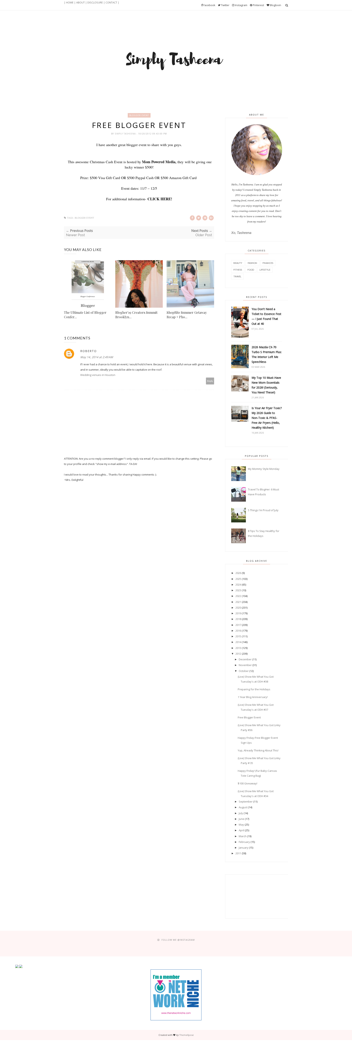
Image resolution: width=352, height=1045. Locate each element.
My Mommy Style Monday (263, 469)
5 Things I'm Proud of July (263, 510)
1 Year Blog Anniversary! (253, 697)
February (244, 842)
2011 (238, 853)
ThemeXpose (186, 1034)
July (241, 813)
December (245, 659)
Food (251, 269)
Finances (268, 263)
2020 (238, 607)
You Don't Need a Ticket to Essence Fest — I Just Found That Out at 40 (266, 316)
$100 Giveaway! (247, 783)
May (241, 824)
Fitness (237, 269)
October (244, 671)
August (243, 807)
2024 (238, 584)
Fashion (252, 263)
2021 (238, 602)
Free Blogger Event (249, 717)
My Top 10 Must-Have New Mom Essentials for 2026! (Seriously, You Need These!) (266, 385)
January (243, 847)
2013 (238, 648)
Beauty (237, 263)
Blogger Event (139, 115)
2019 (238, 613)
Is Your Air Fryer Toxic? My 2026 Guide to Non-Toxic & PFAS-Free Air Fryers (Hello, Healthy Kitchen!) (267, 417)
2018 (238, 619)
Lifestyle (265, 269)
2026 (238, 573)
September (246, 801)
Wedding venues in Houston (97, 375)
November (245, 665)
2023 (238, 590)
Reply (210, 381)
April (241, 830)
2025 (238, 579)
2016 (238, 630)
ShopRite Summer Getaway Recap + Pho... (187, 314)
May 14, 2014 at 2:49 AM (96, 357)
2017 (238, 625)
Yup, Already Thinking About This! (258, 750)
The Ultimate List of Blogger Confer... (85, 314)
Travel (237, 276)
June (241, 819)
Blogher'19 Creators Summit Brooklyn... (136, 314)
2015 (238, 636)
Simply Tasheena (125, 133)
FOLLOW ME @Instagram (178, 939)
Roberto (88, 351)
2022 (238, 596)
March (242, 836)
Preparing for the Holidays (254, 689)
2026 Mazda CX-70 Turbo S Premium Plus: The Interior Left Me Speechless (267, 354)
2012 (238, 653)
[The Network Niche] (176, 1019)
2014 (238, 642)
